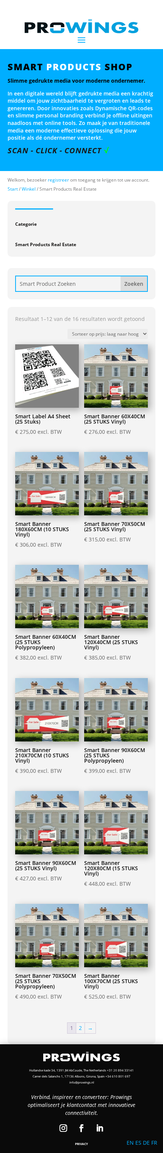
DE (146, 1142)
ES (138, 1142)
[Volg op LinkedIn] (99, 1128)
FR (154, 1142)
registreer (58, 180)
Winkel (29, 189)
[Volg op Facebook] (81, 1128)
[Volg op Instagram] (63, 1128)
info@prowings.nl (81, 1082)
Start (13, 189)
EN (130, 1142)
